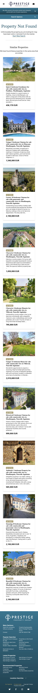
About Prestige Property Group (25, 629)
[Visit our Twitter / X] (9, 689)
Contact (5, 632)
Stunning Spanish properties (8, 671)
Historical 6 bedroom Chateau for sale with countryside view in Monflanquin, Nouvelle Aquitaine (18, 417)
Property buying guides (25, 627)
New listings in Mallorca (9, 661)
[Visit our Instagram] (21, 689)
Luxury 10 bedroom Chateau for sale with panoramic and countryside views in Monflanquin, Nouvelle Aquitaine (18, 200)
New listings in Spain (24, 659)
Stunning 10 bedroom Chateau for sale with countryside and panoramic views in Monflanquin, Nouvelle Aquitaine (18, 527)
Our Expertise (8, 684)
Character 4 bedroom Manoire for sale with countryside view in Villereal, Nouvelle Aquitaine (18, 310)
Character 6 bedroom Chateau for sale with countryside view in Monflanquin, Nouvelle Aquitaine (18, 255)
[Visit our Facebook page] (15, 689)
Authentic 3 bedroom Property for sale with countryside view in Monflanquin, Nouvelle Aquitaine (18, 472)
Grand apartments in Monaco (24, 646)
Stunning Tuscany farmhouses (24, 643)
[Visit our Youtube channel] (27, 689)
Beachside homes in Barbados (8, 649)
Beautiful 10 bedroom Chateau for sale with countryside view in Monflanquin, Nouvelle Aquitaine (18, 583)
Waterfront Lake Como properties (9, 643)
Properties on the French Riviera (26, 639)
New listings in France (9, 657)
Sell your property (8, 629)
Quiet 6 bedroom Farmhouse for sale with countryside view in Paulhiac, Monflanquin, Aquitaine (18, 89)
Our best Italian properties (26, 671)
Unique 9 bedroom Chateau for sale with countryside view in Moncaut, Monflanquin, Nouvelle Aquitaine (18, 144)
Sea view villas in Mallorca (26, 649)
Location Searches (16, 678)
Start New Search (19, 36)
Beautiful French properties (23, 668)
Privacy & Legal (17, 684)
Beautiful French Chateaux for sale (10, 639)
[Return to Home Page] (19, 3)
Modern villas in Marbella (10, 645)
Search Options (16, 17)
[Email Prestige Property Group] (33, 4)
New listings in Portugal (25, 657)
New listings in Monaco (9, 659)
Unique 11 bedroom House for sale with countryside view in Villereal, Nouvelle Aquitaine (18, 364)
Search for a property (9, 627)
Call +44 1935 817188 (24, 632)
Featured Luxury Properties (7, 668)
